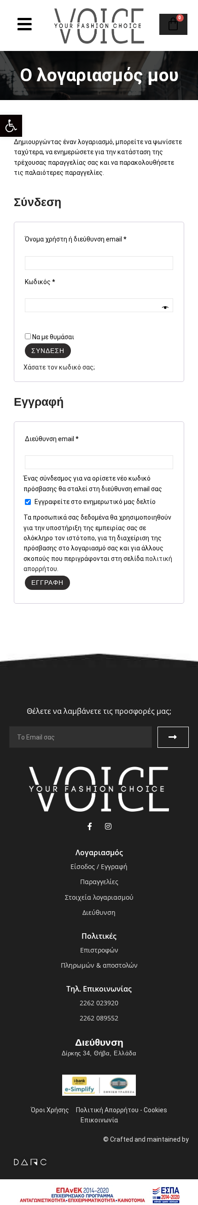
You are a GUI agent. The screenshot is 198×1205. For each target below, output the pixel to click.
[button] (11, 126)
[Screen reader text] (25, 24)
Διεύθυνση (99, 1042)
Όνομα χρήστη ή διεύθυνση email (75, 239)
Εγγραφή (47, 582)
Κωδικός (40, 282)
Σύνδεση (47, 350)
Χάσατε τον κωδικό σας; (59, 367)
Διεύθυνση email (51, 439)
